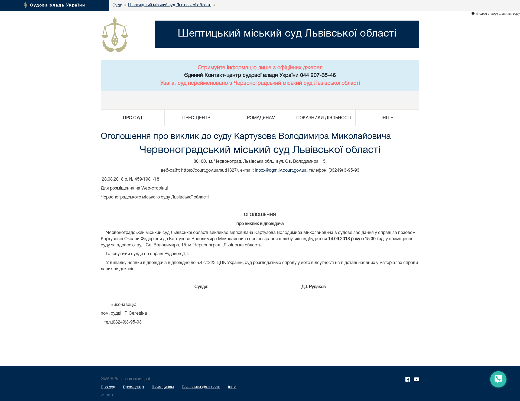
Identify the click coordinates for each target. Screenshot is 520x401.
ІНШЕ (387, 118)
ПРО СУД (132, 118)
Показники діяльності (201, 387)
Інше (232, 387)
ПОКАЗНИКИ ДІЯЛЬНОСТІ (323, 118)
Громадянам (163, 387)
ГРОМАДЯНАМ (260, 118)
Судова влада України (57, 5)
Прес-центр (133, 387)
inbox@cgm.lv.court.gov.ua (281, 170)
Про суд (108, 387)
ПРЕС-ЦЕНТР (196, 118)
